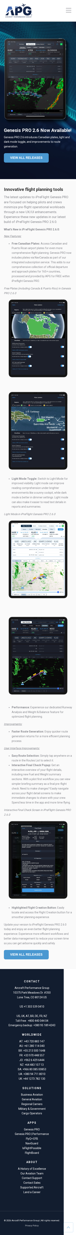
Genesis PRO (32, 1129)
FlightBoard (32, 1152)
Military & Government (32, 1108)
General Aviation (32, 1099)
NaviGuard (32, 1143)
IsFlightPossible (31, 1148)
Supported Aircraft (31, 1187)
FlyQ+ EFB (32, 1138)
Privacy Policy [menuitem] (32, 1226)
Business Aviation (32, 1094)
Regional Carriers (31, 1104)
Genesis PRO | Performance (32, 1134)
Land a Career (32, 1192)
